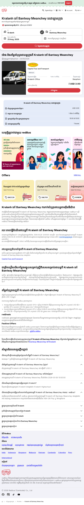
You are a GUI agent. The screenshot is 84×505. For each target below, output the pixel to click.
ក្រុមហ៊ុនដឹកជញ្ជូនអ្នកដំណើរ (34, 465)
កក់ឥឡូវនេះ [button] (54, 90)
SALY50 (45, 197)
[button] (22, 38)
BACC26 (11, 197)
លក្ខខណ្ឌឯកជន (19, 445)
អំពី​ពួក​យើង (5, 437)
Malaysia (32, 452)
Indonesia (12, 452)
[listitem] (6, 183)
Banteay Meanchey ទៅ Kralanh (42, 342)
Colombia (62, 452)
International (7, 458)
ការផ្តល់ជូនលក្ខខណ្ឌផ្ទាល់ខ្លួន (35, 445)
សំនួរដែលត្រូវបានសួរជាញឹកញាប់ (54, 445)
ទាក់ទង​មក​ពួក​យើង (16, 437)
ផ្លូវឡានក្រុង (20, 465)
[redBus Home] (4, 10)
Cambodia (52, 452)
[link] (18, 191)
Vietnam (41, 452)
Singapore (22, 452)
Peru (70, 452)
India (3, 452)
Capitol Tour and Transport (38, 69)
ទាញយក (68, 3)
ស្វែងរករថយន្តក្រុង (43, 46)
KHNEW (78, 197)
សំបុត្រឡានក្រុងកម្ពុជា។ (8, 465)
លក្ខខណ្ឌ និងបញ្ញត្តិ (7, 445)
